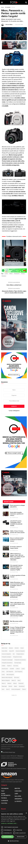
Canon (22, 648)
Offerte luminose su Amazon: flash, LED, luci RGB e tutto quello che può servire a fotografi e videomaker (17, 556)
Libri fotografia (9, 671)
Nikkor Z (14, 680)
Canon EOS (4, 651)
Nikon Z (3, 683)
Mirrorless (16, 677)
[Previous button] (3, 253)
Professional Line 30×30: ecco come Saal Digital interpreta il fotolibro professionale (16, 595)
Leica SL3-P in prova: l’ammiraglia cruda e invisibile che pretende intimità (16, 523)
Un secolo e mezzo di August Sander (15, 547)
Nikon (11, 273)
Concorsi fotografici (6, 654)
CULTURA (4, 803)
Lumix (6, 273)
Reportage (4, 686)
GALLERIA (18, 796)
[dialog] (14, 827)
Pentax (23, 273)
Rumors (4, 276)
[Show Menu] (2, 2)
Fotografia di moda (17, 656)
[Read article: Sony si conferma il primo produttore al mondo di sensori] (6, 539)
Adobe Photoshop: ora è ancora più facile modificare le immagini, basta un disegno (17, 585)
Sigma (15, 686)
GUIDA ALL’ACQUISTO (5, 794)
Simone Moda (9, 24)
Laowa (23, 668)
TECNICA (4, 798)
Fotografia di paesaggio (7, 659)
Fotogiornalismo (20, 654)
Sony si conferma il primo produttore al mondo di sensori (17, 539)
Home (2, 7)
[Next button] (25, 253)
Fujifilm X (9, 665)
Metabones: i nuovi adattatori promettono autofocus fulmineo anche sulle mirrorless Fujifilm (17, 613)
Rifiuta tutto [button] (20, 836)
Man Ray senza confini (16, 621)
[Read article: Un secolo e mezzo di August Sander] (6, 548)
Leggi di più (12, 821)
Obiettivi (9, 683)
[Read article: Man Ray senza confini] (6, 622)
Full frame (15, 665)
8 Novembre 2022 (19, 24)
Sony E (7, 689)
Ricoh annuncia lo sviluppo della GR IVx (13, 260)
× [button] (26, 813)
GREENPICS (18, 799)
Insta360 (12, 668)
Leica (3, 671)
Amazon (11, 648)
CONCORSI (18, 791)
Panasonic (16, 273)
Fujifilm (3, 665)
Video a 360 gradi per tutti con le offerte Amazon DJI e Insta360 (17, 604)
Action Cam (4, 648)
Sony (3, 689)
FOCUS (13, 7)
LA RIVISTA (18, 801)
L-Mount (18, 668)
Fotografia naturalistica (7, 662)
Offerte (15, 683)
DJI (13, 654)
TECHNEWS (7, 7)
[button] (14, 823)
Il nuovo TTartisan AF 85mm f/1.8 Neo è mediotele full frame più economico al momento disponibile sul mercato (17, 630)
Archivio (17, 648)
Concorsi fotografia (20, 651)
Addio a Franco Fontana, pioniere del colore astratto (17, 531)
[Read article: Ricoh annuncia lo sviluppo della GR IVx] (6, 507)
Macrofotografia (10, 674)
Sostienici (22, 746)
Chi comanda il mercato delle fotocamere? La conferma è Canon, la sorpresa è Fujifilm (16, 567)
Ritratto (10, 686)
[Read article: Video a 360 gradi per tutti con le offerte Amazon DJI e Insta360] (6, 604)
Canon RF (11, 651)
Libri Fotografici (18, 671)
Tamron (24, 689)
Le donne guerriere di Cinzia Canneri (17, 576)
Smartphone (21, 686)
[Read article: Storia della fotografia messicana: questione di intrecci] (6, 514)
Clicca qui (19, 756)
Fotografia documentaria (20, 659)
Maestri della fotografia (7, 677)
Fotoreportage (17, 662)
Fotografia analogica (6, 656)
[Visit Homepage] (14, 2)
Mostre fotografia (6, 680)
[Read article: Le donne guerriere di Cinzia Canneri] (6, 577)
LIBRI (16, 793)
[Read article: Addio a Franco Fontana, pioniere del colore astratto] (6, 532)
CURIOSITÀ (4, 800)
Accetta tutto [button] (7, 836)
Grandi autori (5, 668)
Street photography (16, 689)
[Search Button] (26, 2)
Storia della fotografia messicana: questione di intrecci (16, 514)
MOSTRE (17, 788)
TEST (2, 791)
